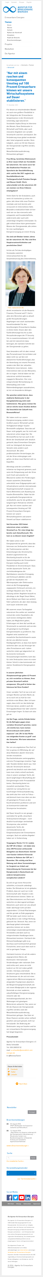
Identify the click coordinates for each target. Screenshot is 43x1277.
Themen (8, 22)
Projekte (8, 44)
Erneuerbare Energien (14, 17)
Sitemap (18, 1204)
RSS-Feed (11, 1204)
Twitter (13, 1072)
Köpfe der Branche (13, 38)
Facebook (14, 1069)
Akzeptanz (10, 35)
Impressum (36, 1204)
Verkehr (10, 30)
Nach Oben (23, 1084)
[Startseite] (19, 9)
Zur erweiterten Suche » (15, 1161)
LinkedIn (14, 1074)
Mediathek (9, 49)
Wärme (9, 27)
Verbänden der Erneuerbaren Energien (19, 1252)
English (29, 2)
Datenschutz (27, 1204)
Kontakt (14, 2)
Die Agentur (10, 53)
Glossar (21, 2)
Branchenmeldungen (14, 40)
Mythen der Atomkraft (14, 32)
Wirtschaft (11, 67)
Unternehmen (24, 1250)
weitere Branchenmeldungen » (18, 1146)
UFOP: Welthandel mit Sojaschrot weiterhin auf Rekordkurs (21, 1126)
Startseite (24, 65)
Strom (9, 25)
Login (7, 2)
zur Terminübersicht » (26, 1179)
